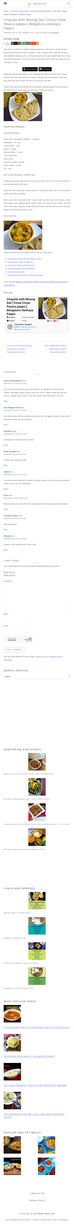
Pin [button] (57, 321)
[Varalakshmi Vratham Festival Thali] (37, 976)
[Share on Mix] (37, 43)
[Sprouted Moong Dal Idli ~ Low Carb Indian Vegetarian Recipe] (37, 1101)
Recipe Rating (9, 572)
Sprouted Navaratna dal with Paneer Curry (24, 259)
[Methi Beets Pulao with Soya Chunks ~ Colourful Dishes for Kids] (46, 1167)
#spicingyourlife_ (23, 329)
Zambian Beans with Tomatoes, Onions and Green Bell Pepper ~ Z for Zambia (36, 824)
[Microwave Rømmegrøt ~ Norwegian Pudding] (37, 1043)
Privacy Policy (37, 1200)
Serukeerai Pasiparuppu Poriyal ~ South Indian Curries (26, 799)
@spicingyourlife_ (27, 327)
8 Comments (54, 33)
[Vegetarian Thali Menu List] (37, 926)
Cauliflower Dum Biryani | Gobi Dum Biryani (25, 275)
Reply (6, 401)
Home (6, 11)
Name (6, 614)
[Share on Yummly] (24, 43)
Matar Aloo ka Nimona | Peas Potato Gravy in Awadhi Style (28, 774)
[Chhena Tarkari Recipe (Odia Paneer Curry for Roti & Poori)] (37, 1014)
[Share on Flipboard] (34, 43)
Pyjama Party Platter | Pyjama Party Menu (21, 963)
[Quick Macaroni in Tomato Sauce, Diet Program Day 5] (46, 1145)
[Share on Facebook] (12, 43)
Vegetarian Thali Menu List (15, 938)
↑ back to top (37, 1193)
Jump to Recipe (31, 69)
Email (6, 626)
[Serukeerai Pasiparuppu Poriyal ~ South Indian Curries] (37, 787)
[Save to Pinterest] (18, 43)
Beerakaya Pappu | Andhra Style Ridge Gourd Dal (24, 849)
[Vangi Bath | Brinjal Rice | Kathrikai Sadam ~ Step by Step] (12, 1145)
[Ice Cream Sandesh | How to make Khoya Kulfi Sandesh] (37, 1072)
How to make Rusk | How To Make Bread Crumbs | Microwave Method (56, 348)
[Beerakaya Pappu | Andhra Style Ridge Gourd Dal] (37, 837)
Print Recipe (46, 69)
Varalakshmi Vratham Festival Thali (18, 988)
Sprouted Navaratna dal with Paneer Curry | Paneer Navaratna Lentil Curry (19, 348)
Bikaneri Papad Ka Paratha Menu (17, 913)
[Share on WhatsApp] (21, 43)
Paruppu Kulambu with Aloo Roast (21, 268)
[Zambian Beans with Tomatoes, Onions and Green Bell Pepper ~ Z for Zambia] (37, 812)
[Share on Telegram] (27, 43)
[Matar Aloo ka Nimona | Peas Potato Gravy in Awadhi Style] (37, 761)
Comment (8, 581)
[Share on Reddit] (30, 43)
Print (51, 321)
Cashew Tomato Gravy (16, 272)
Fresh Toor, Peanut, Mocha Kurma (20, 265)
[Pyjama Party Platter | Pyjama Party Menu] (37, 951)
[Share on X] (15, 43)
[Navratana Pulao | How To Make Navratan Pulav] (12, 1167)
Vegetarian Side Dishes (19, 11)
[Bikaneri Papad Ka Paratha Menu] (37, 900)
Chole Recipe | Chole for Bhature (20, 262)
